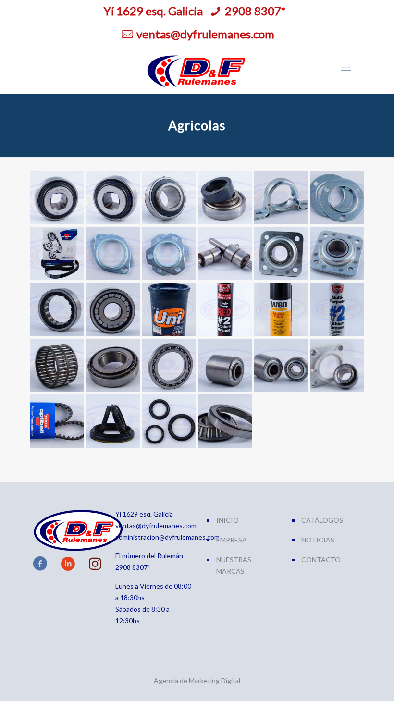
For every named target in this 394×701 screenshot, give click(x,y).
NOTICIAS (317, 540)
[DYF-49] (168, 253)
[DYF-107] (224, 421)
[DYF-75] (280, 309)
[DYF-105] (112, 421)
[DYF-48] (112, 253)
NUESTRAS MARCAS (233, 565)
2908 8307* (255, 11)
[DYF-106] (168, 421)
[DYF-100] (336, 365)
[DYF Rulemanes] (197, 70)
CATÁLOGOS (322, 520)
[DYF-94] (112, 365)
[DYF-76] (336, 309)
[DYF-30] (168, 197)
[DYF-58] (57, 309)
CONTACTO (321, 559)
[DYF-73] (168, 309)
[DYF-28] (57, 197)
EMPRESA (231, 540)
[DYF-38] (280, 197)
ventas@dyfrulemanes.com (205, 34)
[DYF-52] (224, 253)
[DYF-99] (280, 365)
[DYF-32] (224, 197)
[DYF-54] (336, 253)
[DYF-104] (57, 421)
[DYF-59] (112, 309)
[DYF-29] (112, 197)
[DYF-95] (168, 365)
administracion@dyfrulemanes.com (167, 537)
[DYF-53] (280, 253)
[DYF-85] (57, 365)
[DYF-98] (224, 365)
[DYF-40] (57, 253)
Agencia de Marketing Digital (197, 680)
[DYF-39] (336, 197)
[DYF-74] (224, 309)
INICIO (227, 520)
